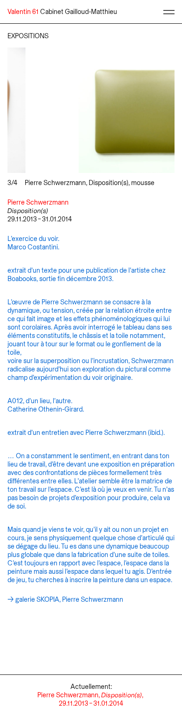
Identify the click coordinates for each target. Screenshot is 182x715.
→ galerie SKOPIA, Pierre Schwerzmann (65, 599)
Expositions (28, 36)
